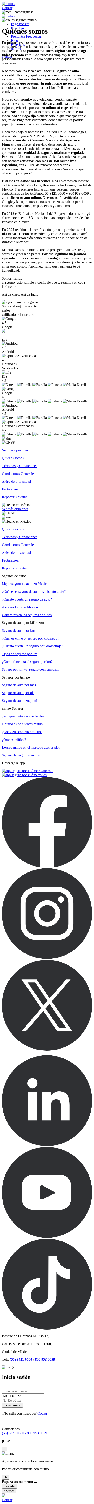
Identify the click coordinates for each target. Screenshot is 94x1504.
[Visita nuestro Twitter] (47, 1049)
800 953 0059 (45, 1359)
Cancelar (9, 1486)
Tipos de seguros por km (19, 654)
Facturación (10, 489)
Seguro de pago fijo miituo (21, 755)
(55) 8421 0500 (21, 1359)
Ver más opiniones (15, 450)
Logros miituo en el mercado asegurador (31, 747)
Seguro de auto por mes (19, 685)
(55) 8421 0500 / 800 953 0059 (24, 1433)
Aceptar (9, 1491)
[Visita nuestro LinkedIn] (47, 1145)
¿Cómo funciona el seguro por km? (27, 662)
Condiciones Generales (18, 474)
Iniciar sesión (12, 1405)
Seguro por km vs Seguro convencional (30, 669)
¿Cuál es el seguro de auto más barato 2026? (34, 591)
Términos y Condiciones (19, 466)
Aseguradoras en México (20, 607)
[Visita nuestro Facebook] (47, 866)
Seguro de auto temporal (19, 701)
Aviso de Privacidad (16, 481)
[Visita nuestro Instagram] (47, 958)
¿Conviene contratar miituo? (22, 732)
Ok (6, 1477)
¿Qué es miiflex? (14, 740)
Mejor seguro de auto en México (25, 584)
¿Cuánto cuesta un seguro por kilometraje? (32, 646)
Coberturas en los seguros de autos (27, 615)
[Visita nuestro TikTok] (47, 1328)
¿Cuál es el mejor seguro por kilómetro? (30, 638)
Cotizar (7, 8)
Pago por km (20, 24)
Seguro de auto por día (18, 693)
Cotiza (42, 1413)
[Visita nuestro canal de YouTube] (47, 1236)
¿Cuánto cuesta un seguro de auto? (27, 599)
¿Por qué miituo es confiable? (23, 716)
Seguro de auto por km (18, 630)
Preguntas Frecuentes (26, 36)
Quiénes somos (13, 458)
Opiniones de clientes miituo (22, 724)
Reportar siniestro (14, 497)
